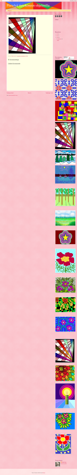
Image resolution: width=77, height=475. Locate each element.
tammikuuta (59, 38)
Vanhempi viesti (49, 93)
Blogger (44, 472)
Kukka (58, 40)
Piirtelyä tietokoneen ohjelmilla (28, 5)
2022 (57, 34)
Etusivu (9, 10)
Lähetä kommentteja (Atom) (13, 95)
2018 (57, 37)
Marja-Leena (64, 462)
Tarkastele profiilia (64, 463)
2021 (57, 35)
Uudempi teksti (10, 93)
